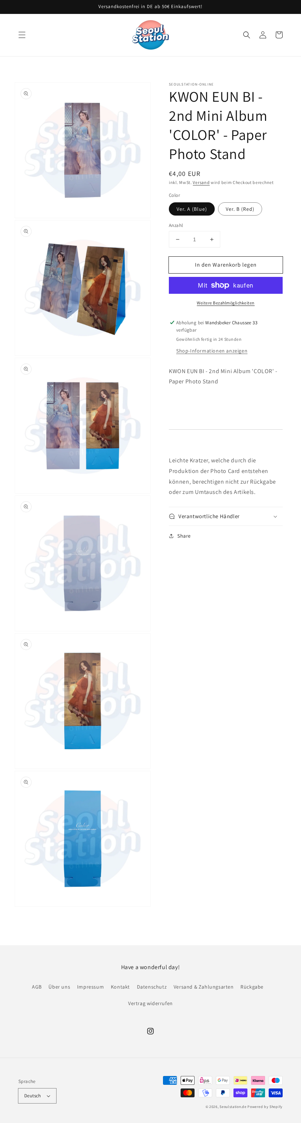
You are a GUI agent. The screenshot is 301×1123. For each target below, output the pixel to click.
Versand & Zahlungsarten (204, 986)
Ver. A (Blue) (192, 209)
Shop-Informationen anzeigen (211, 350)
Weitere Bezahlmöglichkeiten (226, 303)
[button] (22, 35)
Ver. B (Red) (240, 209)
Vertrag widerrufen (150, 1003)
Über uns (59, 986)
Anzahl (176, 225)
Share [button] (184, 535)
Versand (201, 182)
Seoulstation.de (233, 1106)
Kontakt (120, 986)
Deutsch (32, 1096)
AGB (37, 986)
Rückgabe (252, 986)
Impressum (90, 986)
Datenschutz (152, 986)
